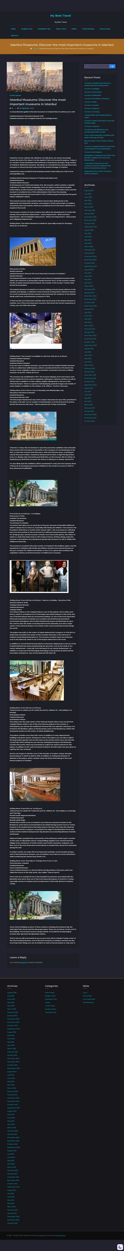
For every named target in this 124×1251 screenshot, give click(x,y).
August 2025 (88, 230)
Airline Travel (61, 29)
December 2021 (90, 375)
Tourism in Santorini (91, 108)
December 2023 (90, 296)
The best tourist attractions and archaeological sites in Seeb (96, 131)
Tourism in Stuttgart (91, 89)
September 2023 (90, 306)
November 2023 (90, 299)
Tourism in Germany (91, 112)
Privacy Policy (105, 29)
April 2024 (88, 283)
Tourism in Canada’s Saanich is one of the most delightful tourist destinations (99, 148)
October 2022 (89, 342)
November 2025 (90, 220)
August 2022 (88, 349)
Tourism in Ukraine (91, 105)
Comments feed (89, 999)
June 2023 (88, 316)
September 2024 (90, 266)
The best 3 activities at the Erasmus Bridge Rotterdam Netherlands (97, 84)
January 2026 (89, 214)
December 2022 (90, 335)
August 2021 (88, 388)
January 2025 (89, 253)
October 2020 (89, 421)
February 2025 (89, 250)
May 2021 (87, 398)
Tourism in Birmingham (93, 152)
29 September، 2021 (26, 108)
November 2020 (90, 418)
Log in (85, 992)
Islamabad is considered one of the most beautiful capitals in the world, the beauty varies (99, 157)
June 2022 (88, 355)
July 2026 (87, 194)
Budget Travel (27, 29)
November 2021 (90, 378)
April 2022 (88, 362)
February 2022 (89, 368)
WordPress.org (88, 1002)
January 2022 (89, 372)
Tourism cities (50, 1006)
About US (14, 35)
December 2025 (90, 217)
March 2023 (88, 326)
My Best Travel (60, 15)
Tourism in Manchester (93, 92)
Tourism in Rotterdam (92, 95)
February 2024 (89, 289)
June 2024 (88, 276)
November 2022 (90, 339)
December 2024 (90, 256)
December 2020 (90, 414)
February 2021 (89, 408)
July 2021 (87, 391)
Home (13, 29)
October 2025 (89, 223)
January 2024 (89, 293)
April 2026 (88, 204)
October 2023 (89, 302)
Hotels (74, 29)
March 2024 (88, 286)
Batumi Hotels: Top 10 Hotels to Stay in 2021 (98, 142)
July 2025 (87, 233)
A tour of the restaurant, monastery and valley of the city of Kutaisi (99, 136)
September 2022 (90, 345)
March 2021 (88, 405)
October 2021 (89, 382)
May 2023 (87, 319)
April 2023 (88, 322)
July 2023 (87, 312)
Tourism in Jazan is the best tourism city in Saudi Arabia (99, 122)
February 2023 (89, 329)
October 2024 (89, 263)
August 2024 (89, 270)
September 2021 (90, 385)
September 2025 (90, 227)
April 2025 (88, 243)
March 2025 (88, 246)
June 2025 (88, 237)
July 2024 (87, 273)
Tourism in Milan (90, 102)
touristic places (15, 95)
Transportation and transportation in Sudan (98, 116)
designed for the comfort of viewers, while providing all (98, 172)
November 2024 (90, 260)
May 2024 (87, 279)
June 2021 (88, 395)
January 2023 (89, 332)
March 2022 (88, 365)
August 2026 (88, 190)
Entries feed (87, 996)
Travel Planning (88, 29)
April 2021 (87, 401)
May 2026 (87, 200)
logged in (23, 962)
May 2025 (87, 240)
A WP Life (42, 1235)
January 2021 (89, 411)
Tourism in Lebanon (91, 126)
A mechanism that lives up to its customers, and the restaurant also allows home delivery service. (97, 165)
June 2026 (88, 197)
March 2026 (88, 207)
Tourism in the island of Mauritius (96, 99)
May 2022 (87, 358)
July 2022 (87, 352)
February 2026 (89, 210)
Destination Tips (44, 29)
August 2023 (88, 309)
